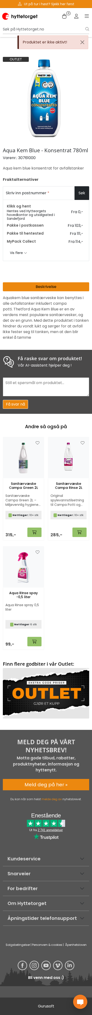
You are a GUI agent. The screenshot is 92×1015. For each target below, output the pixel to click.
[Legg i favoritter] (37, 443)
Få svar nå (15, 404)
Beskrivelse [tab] (46, 286)
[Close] (82, 42)
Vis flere (17, 252)
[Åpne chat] (80, 1002)
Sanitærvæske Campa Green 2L (23, 486)
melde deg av (52, 799)
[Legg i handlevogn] (34, 532)
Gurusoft (46, 1006)
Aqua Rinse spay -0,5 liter (23, 595)
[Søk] (87, 29)
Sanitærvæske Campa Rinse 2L (68, 486)
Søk (82, 193)
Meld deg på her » (46, 784)
